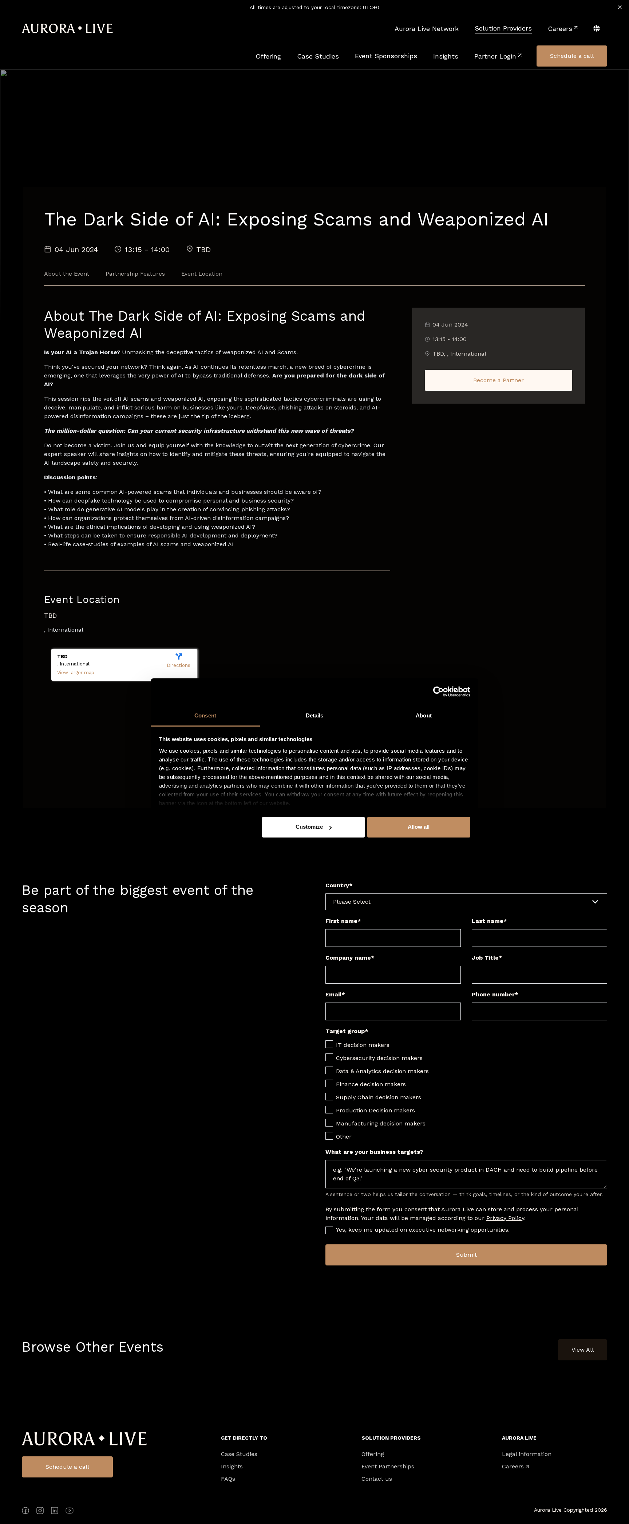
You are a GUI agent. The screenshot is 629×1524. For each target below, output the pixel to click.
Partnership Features (135, 273)
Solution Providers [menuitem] (391, 1438)
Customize (309, 827)
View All (582, 1349)
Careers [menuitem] (513, 1466)
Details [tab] (315, 715)
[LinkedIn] (54, 1512)
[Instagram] (40, 1512)
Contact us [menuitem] (376, 1479)
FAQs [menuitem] (228, 1479)
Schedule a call (67, 1466)
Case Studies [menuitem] (239, 1454)
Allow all (419, 827)
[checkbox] (466, 1090)
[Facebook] (25, 1512)
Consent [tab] (205, 715)
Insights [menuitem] (232, 1466)
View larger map (75, 672)
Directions (178, 665)
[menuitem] (426, 28)
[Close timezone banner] (619, 7)
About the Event (66, 273)
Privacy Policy (505, 1218)
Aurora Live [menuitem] (519, 1438)
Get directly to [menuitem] (244, 1438)
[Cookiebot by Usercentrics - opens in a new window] (438, 691)
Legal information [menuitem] (526, 1454)
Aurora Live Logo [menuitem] (84, 1438)
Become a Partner (498, 380)
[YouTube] (70, 1511)
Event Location (201, 273)
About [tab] (424, 715)
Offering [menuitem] (372, 1454)
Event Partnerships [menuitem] (387, 1466)
